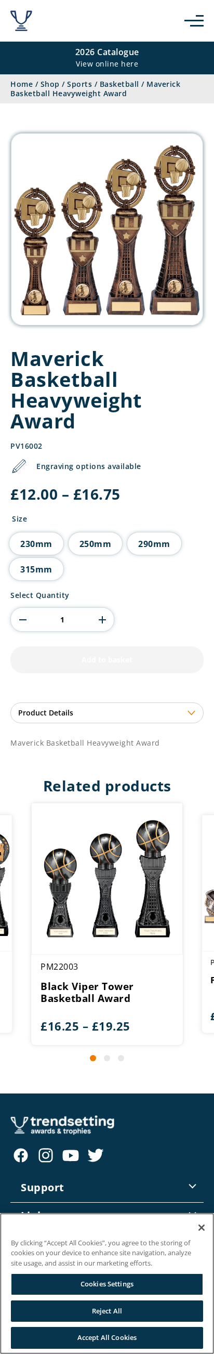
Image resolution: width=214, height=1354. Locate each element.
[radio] (36, 543)
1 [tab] (93, 1058)
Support (42, 1187)
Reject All (107, 1311)
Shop (50, 84)
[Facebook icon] (20, 1155)
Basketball (119, 84)
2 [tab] (107, 1058)
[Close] (201, 1227)
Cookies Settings (107, 1283)
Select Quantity (40, 595)
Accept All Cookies (107, 1337)
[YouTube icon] (70, 1155)
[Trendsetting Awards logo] (21, 20)
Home (21, 84)
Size (19, 519)
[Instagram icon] (45, 1155)
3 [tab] (121, 1058)
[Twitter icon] (95, 1155)
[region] (107, 1283)
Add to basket (107, 660)
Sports (79, 84)
